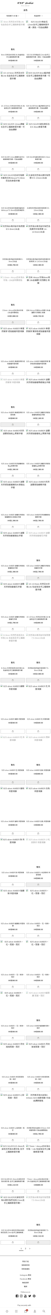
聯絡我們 (25, 1283)
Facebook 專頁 (25, 1279)
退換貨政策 (26, 1265)
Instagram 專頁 (25, 1275)
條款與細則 (26, 1269)
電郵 (25, 1286)
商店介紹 (25, 1261)
